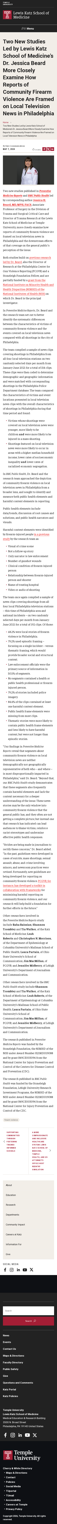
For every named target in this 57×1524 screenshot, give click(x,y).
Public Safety (10, 1369)
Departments (12, 1214)
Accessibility (13, 1500)
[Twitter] (48, 149)
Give (8, 1254)
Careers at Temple (16, 1504)
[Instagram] (12, 1270)
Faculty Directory (13, 1362)
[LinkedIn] (18, 1270)
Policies (10, 1481)
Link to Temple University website (22, 1456)
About (9, 1185)
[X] (31, 1270)
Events (7, 1342)
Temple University (8, 3)
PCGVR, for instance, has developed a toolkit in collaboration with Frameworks (27, 885)
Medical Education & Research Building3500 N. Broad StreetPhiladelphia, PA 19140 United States (24, 1422)
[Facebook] (5, 1270)
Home (5, 122)
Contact (10, 1477)
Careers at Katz (14, 1234)
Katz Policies (10, 1396)
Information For (13, 1244)
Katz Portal (9, 1389)
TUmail (10, 1495)
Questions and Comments (18, 1382)
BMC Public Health (38, 195)
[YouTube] (25, 1270)
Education (11, 1195)
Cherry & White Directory (17, 1468)
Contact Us (9, 1348)
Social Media (13, 1486)
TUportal (11, 1490)
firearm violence (11, 1120)
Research (10, 1204)
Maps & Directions (13, 1355)
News (6, 1335)
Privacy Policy (14, 1509)
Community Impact (15, 1224)
